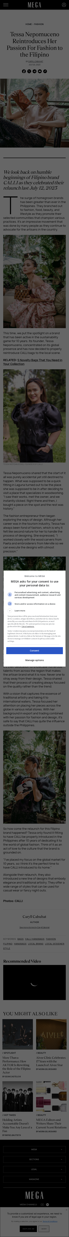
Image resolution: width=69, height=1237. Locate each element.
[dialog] (35, 619)
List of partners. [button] (28, 626)
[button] (35, 610)
